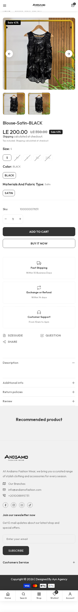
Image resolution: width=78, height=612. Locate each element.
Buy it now (39, 243)
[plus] (20, 219)
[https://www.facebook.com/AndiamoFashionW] (5, 505)
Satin (9, 193)
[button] (73, 5)
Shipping (8, 136)
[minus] (5, 219)
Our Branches (16, 484)
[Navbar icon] (4, 5)
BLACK (9, 175)
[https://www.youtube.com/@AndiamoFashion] (21, 505)
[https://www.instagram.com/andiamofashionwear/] (13, 505)
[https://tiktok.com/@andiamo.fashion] (30, 505)
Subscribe (16, 550)
